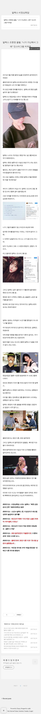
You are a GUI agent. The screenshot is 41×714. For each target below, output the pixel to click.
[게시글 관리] (11, 614)
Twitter (16, 711)
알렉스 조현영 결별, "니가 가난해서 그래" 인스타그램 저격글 (20, 21)
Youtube (26, 711)
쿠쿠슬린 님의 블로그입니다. (12, 663)
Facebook (21, 711)
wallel (29, 708)
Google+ (31, 711)
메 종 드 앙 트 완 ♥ (11, 660)
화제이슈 (7, 624)
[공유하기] (9, 614)
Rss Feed (10, 711)
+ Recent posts (6, 698)
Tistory (18, 708)
